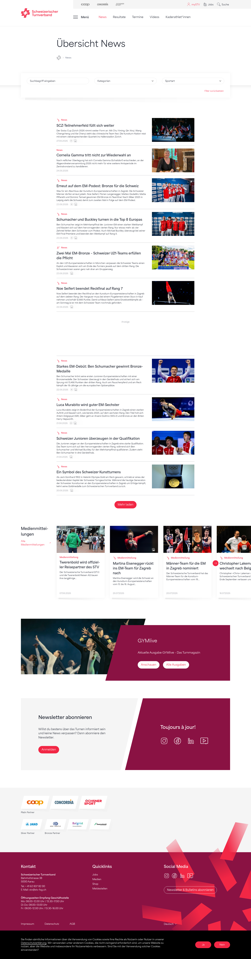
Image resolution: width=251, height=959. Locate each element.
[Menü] (75, 17)
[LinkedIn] (182, 875)
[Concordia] (103, 4)
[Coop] (85, 4)
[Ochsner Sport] (120, 4)
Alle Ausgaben (176, 664)
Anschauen (148, 664)
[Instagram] (166, 875)
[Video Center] (190, 875)
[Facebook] (174, 875)
